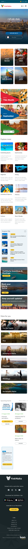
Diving (17, 174)
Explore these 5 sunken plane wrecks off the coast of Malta (17, 253)
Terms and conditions (14, 530)
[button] (12, 234)
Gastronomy (18, 153)
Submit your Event (7, 464)
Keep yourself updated (12, 298)
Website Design (6, 537)
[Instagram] (12, 490)
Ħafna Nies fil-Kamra (19, 439)
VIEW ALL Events (22, 400)
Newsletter (14, 524)
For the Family (8, 328)
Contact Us (14, 522)
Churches (6, 366)
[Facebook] (8, 490)
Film (4, 341)
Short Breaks (19, 216)
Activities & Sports (6, 194)
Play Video (14, 37)
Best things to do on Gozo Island (17, 260)
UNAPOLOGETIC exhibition (20, 417)
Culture (3, 216)
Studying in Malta (9, 353)
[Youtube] (19, 490)
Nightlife (3, 174)
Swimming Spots (5, 153)
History (17, 194)
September (8, 115)
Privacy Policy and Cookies (14, 528)
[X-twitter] (15, 490)
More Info (7, 424)
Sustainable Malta (9, 391)
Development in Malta (15, 537)
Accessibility (14, 526)
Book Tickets (7, 421)
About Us (14, 520)
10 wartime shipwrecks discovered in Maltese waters (16, 245)
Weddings (6, 379)
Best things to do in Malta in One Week (18, 236)
